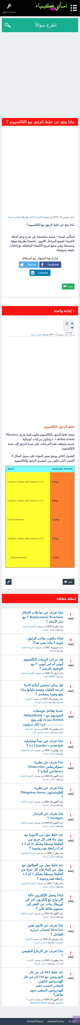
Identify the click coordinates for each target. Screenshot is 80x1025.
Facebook (53, 264)
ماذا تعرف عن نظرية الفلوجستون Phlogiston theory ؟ (42, 792)
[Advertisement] (40, 74)
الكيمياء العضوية (28, 853)
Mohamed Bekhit (38, 1003)
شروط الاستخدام (35, 1021)
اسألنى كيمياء (49, 753)
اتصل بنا (72, 1021)
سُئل (72, 217)
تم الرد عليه (69, 334)
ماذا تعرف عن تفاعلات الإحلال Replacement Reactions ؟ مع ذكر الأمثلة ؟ (42, 617)
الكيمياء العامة (35, 217)
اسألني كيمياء (49, 629)
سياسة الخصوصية (56, 1021)
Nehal (53, 651)
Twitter (31, 264)
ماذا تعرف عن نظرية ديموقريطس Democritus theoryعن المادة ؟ (45, 766)
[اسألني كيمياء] (51, 6)
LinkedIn (43, 272)
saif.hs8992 (50, 676)
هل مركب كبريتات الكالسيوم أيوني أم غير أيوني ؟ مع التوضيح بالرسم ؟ (43, 664)
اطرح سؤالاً (46, 25)
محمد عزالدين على (41, 732)
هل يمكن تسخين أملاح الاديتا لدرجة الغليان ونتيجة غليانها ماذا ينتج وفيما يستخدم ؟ (42, 689)
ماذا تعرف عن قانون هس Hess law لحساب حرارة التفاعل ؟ (45, 929)
